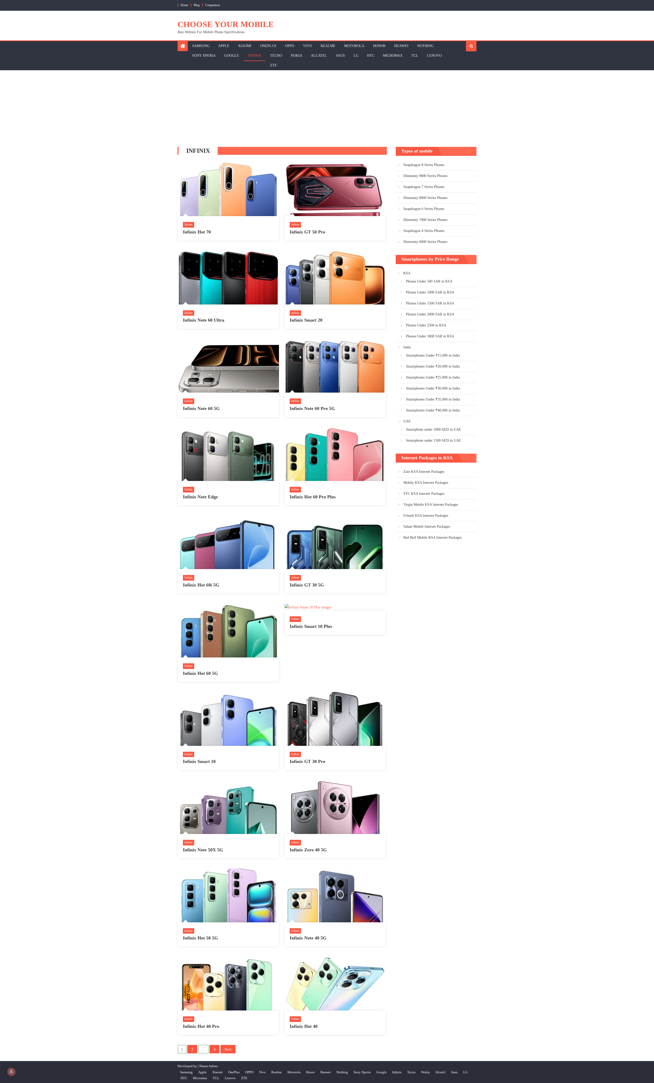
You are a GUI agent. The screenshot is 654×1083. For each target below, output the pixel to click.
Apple (223, 46)
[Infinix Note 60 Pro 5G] (335, 366)
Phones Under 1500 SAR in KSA (430, 303)
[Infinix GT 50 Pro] (335, 189)
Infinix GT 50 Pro (307, 231)
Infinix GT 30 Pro (307, 761)
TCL (414, 55)
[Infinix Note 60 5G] (228, 366)
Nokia (296, 55)
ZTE (273, 65)
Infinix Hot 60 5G (200, 673)
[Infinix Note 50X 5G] (228, 807)
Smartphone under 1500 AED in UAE (433, 440)
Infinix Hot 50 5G (200, 937)
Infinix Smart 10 (199, 761)
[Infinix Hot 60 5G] (228, 630)
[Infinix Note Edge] (228, 454)
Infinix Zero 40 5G (308, 849)
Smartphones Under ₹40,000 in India (433, 410)
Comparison (212, 5)
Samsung (200, 46)
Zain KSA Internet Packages (423, 472)
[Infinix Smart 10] (228, 719)
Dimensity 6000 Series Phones (425, 242)
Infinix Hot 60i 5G (201, 584)
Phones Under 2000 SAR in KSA (430, 314)
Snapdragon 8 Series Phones (423, 165)
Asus (340, 55)
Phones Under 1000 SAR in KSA (430, 292)
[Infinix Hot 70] (228, 189)
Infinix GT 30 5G (307, 584)
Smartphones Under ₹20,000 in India (433, 366)
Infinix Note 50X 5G (203, 849)
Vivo (307, 46)
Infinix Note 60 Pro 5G (312, 408)
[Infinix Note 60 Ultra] (228, 277)
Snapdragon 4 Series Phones (423, 231)
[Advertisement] (327, 108)
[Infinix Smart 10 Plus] (335, 607)
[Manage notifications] (11, 1072)
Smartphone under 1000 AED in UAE (433, 429)
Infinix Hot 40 (304, 1026)
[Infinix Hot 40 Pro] (228, 983)
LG (356, 55)
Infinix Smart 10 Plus (311, 626)
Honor (379, 46)
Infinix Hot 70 (197, 231)
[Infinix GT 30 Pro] (335, 719)
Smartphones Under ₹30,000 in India (433, 388)
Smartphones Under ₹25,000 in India (433, 377)
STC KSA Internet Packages (423, 494)
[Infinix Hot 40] (335, 983)
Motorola (354, 46)
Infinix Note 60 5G (201, 408)
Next (228, 1049)
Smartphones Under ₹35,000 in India (433, 399)
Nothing (425, 46)
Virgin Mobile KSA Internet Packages (430, 505)
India (407, 347)
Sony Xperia (204, 55)
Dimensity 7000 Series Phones (425, 220)
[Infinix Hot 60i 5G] (228, 542)
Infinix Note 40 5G (308, 937)
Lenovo (434, 55)
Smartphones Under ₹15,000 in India (433, 355)
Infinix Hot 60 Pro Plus (313, 496)
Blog (197, 5)
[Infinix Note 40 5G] (335, 895)
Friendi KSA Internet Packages (425, 515)
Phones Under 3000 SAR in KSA (430, 336)
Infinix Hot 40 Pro (201, 1026)
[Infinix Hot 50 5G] (228, 895)
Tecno (276, 55)
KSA (407, 273)
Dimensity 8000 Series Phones (425, 198)
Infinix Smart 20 (306, 320)
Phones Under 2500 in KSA (426, 325)
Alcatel (319, 55)
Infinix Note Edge (200, 496)
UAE (407, 421)
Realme (328, 46)
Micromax (393, 55)
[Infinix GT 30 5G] (335, 542)
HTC (370, 55)
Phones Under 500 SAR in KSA (429, 281)
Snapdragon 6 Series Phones (423, 209)
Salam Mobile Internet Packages (426, 526)
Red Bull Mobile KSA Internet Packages (432, 537)
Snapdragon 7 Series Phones (423, 187)
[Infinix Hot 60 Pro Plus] (335, 454)
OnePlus (268, 46)
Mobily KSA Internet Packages (425, 483)
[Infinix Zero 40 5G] (335, 807)
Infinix (254, 55)
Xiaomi (244, 46)
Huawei (401, 46)
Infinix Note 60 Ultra (203, 320)
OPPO (289, 46)
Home (184, 5)
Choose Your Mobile (226, 24)
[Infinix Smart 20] (335, 277)
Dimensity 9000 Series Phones (425, 176)
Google (231, 55)
